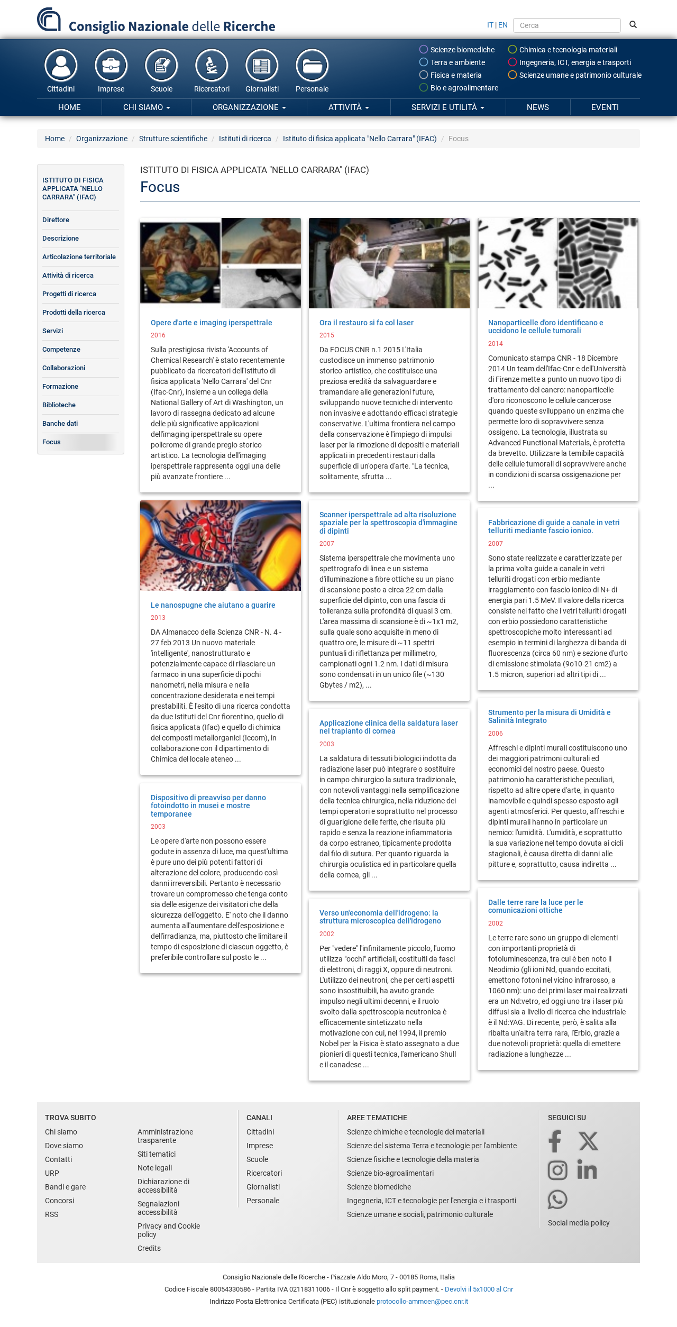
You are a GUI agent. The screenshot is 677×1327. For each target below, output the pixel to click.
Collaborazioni (63, 368)
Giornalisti (262, 89)
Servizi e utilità (445, 107)
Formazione (60, 386)
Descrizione (60, 238)
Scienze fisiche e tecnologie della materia (413, 1159)
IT (490, 25)
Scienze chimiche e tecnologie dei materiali (415, 1132)
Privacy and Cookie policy (169, 1230)
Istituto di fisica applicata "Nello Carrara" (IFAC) (360, 138)
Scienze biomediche (462, 49)
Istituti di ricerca (245, 138)
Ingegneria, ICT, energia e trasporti (574, 62)
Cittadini (61, 89)
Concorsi (59, 1200)
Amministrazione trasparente (165, 1136)
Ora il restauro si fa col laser (366, 322)
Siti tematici (157, 1154)
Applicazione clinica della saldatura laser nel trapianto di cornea (388, 727)
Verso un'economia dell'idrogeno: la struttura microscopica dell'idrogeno (380, 917)
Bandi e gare (65, 1187)
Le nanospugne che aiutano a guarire (213, 605)
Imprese (111, 89)
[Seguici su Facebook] (555, 1142)
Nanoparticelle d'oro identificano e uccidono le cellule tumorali (545, 326)
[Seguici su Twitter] (589, 1142)
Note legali (155, 1168)
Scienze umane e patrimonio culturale (580, 75)
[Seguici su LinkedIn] (588, 1171)
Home (69, 107)
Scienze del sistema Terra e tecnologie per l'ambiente (432, 1145)
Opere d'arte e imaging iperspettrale (211, 322)
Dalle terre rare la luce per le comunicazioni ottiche (535, 906)
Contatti (58, 1159)
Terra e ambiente (457, 62)
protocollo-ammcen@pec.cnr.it (422, 1301)
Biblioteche (59, 405)
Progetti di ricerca (69, 294)
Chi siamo (144, 107)
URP (52, 1173)
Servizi (52, 331)
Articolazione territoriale (79, 257)
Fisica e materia (455, 75)
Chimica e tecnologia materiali (567, 49)
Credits (149, 1248)
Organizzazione (247, 107)
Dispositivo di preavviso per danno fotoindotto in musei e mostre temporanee (208, 805)
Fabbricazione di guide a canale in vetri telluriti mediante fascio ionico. (554, 526)
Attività (346, 107)
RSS (51, 1214)
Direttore (55, 220)
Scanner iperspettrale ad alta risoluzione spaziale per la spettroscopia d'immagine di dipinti (388, 522)
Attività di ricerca (68, 275)
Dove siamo (64, 1145)
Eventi (605, 107)
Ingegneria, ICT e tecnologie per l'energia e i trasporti (431, 1200)
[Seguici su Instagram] (558, 1171)
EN (503, 25)
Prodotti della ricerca (73, 312)
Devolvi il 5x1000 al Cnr (479, 1289)
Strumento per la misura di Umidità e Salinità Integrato (549, 716)
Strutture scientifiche (173, 138)
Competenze (61, 349)
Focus (51, 442)
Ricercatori (212, 89)
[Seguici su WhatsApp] (558, 1200)
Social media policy (579, 1223)
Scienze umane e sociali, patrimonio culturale (420, 1214)
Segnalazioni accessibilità (158, 1208)
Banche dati (60, 423)
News (538, 107)
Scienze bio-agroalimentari (390, 1173)
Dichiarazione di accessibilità (163, 1185)
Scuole (161, 89)
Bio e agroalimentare (463, 88)
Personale (312, 89)
